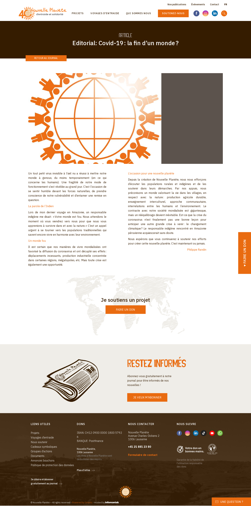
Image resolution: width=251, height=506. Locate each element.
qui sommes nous (138, 13)
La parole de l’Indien (41, 206)
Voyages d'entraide (104, 13)
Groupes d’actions (41, 451)
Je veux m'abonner (147, 397)
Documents (37, 456)
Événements (198, 4)
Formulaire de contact (142, 455)
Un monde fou (37, 240)
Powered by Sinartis (82, 502)
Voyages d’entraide (42, 437)
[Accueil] (44, 13)
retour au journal (46, 58)
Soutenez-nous (173, 13)
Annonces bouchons (42, 460)
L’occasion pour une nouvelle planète (151, 173)
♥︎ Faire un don (244, 253)
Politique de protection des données (52, 465)
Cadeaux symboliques (44, 446)
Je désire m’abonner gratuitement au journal (44, 481)
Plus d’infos (83, 470)
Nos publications (177, 4)
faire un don (125, 309)
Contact (214, 4)
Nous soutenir (39, 442)
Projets (78, 13)
